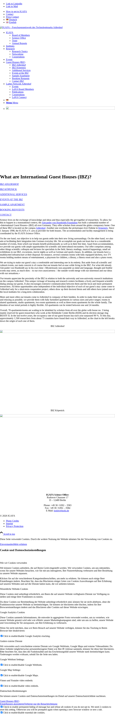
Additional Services (21, 70)
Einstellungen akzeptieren (12, 704)
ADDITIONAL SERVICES (13, 194)
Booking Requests (20, 78)
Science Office (19, 38)
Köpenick (103, 228)
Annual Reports (19, 43)
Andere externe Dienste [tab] (11, 641)
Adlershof (40, 228)
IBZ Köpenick (19, 67)
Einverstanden (6, 544)
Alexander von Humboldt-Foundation (60, 222)
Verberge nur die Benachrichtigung (40, 704)
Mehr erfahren (20, 544)
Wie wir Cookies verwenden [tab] (13, 563)
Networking (17, 54)
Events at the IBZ (20, 73)
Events (15, 86)
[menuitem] (60, 11)
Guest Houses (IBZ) (9, 701)
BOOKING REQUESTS (12, 209)
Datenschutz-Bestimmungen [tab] (13, 691)
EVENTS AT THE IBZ (11, 199)
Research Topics (20, 51)
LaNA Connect (19, 97)
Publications (18, 92)
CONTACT (6, 214)
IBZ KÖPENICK (8, 189)
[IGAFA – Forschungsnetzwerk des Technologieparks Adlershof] (31, 27)
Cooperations (18, 57)
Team (14, 40)
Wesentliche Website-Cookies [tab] (14, 589)
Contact (9, 14)
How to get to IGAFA (16, 11)
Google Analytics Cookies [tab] (12, 612)
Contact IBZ (18, 81)
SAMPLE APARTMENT (12, 204)
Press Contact (12, 17)
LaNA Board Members (23, 89)
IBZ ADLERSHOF (9, 184)
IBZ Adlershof (19, 65)
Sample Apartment (20, 75)
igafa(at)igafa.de (61, 510)
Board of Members (21, 35)
